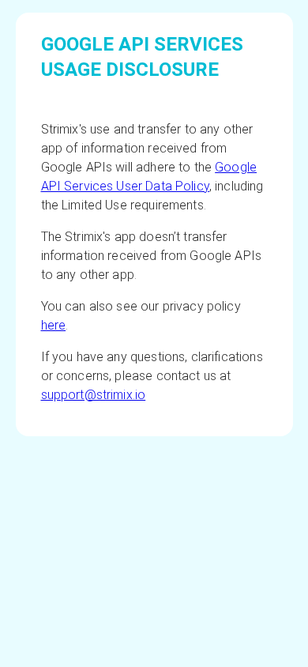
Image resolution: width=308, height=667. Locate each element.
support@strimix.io (93, 394)
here (53, 325)
